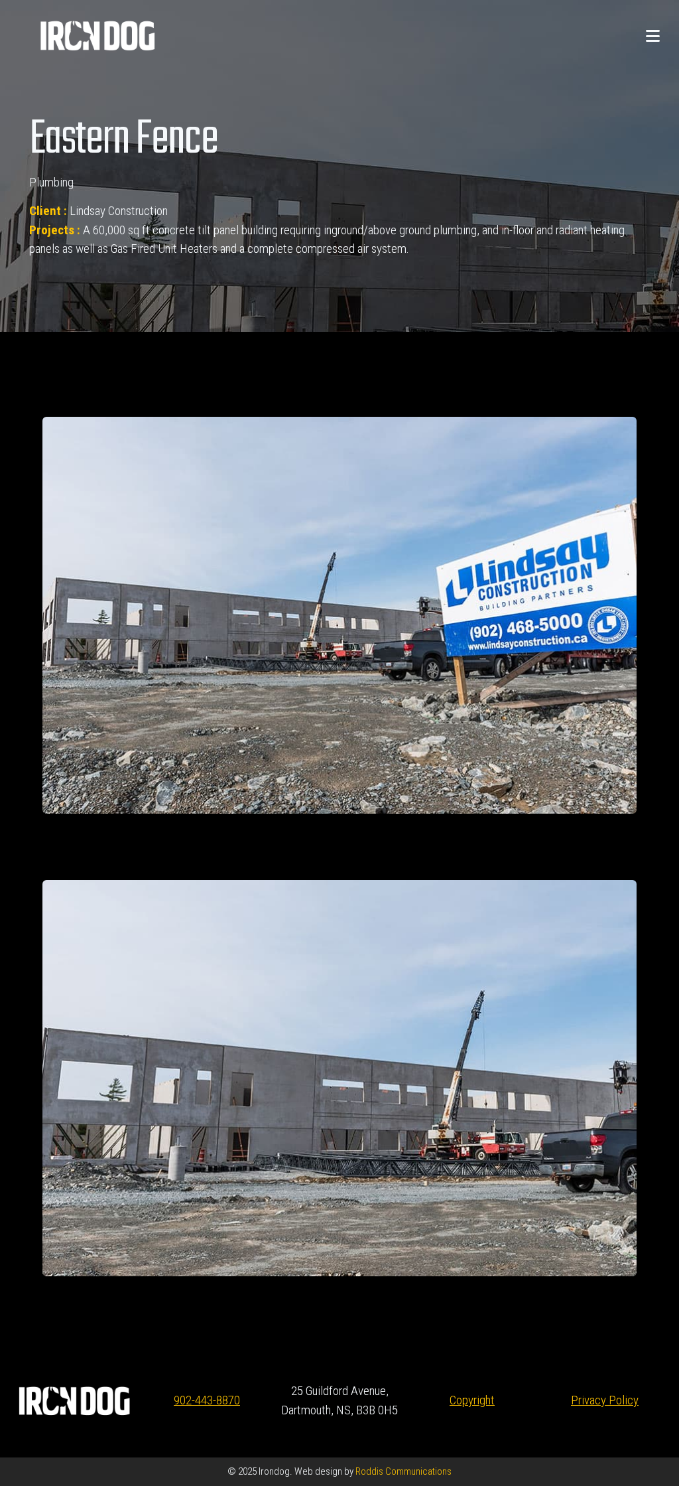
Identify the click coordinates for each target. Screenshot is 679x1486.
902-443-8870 (207, 1400)
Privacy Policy (605, 1400)
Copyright (472, 1400)
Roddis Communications (402, 1471)
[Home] (97, 35)
